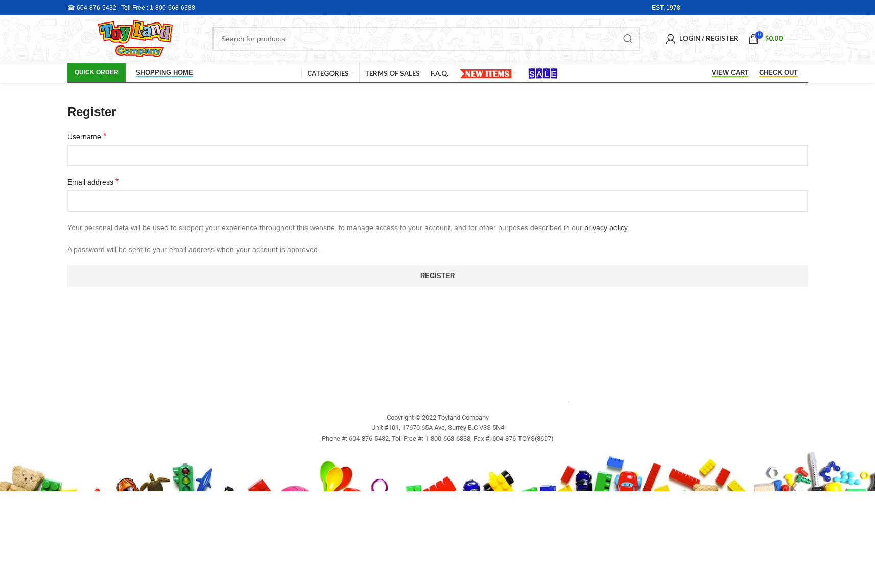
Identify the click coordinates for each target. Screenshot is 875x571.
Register (437, 276)
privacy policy (605, 227)
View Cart (730, 72)
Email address (93, 181)
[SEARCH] (628, 39)
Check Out (778, 72)
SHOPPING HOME (164, 72)
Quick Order (97, 72)
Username (86, 136)
